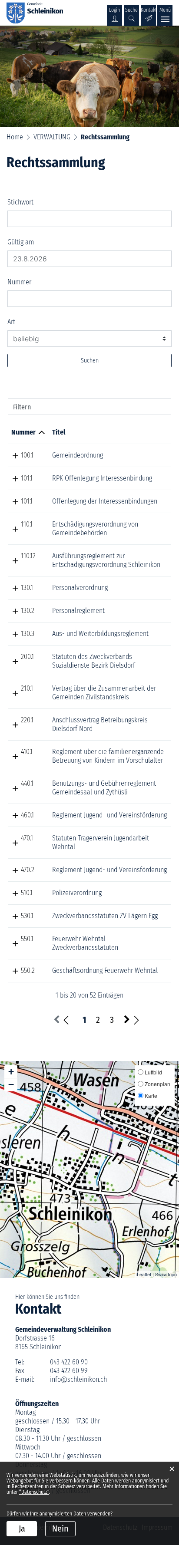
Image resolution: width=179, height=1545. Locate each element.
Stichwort (20, 202)
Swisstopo (166, 1274)
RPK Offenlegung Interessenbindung (102, 478)
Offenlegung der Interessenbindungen (104, 501)
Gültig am (20, 242)
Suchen (90, 360)
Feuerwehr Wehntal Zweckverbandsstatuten (85, 943)
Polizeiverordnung (77, 893)
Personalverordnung (80, 587)
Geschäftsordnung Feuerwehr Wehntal (105, 970)
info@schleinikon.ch (78, 1379)
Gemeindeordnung (77, 455)
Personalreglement (78, 610)
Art (11, 322)
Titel (58, 432)
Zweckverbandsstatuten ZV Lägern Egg (105, 916)
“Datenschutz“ (34, 1492)
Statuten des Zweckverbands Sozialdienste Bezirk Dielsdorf (93, 660)
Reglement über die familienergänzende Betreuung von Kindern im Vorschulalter (108, 756)
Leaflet (144, 1274)
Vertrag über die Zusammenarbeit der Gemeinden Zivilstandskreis (104, 692)
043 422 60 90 (69, 1362)
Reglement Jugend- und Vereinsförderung (109, 815)
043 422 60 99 (69, 1371)
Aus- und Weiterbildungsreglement (100, 633)
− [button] (11, 1084)
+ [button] (11, 1071)
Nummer (19, 282)
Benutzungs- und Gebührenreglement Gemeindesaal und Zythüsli (104, 787)
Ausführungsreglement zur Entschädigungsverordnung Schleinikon (106, 560)
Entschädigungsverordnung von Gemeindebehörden (95, 528)
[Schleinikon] (35, 12)
